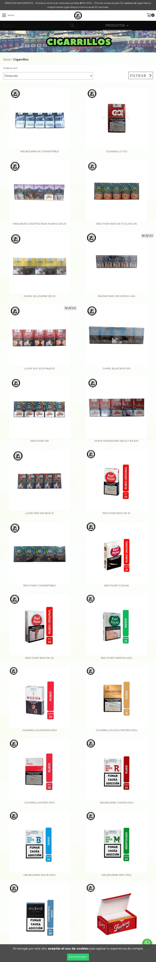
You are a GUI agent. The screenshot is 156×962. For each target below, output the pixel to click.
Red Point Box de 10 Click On (116, 223)
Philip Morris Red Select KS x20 (116, 440)
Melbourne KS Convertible (39, 151)
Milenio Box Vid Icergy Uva (116, 296)
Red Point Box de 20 (39, 657)
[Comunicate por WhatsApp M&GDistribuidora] (147, 943)
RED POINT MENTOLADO (116, 657)
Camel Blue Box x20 (117, 368)
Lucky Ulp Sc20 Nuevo (39, 368)
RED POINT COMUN (116, 585)
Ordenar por (10, 68)
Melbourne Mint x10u (116, 874)
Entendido (78, 957)
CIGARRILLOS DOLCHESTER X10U (116, 730)
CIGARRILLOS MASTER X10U (39, 730)
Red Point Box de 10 (116, 513)
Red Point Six (39, 440)
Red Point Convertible (39, 585)
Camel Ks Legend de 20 (39, 296)
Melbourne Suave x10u (40, 874)
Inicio (7, 59)
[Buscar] (72, 25)
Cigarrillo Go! (116, 151)
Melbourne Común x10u (116, 802)
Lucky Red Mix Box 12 (39, 513)
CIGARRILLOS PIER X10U (39, 802)
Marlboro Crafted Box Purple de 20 (39, 223)
